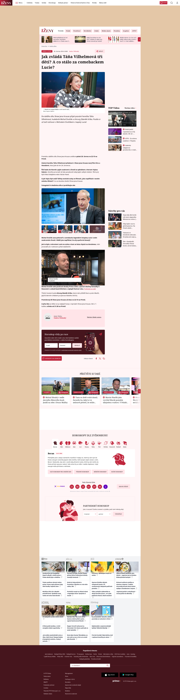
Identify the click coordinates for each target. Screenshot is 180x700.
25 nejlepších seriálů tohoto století (53, 617)
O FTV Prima (47, 673)
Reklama (46, 679)
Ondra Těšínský (74, 51)
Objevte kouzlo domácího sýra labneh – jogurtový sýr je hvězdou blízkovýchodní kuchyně (126, 575)
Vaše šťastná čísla (88, 482)
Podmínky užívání (49, 685)
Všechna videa (129, 108)
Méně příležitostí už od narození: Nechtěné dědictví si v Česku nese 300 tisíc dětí (61, 40)
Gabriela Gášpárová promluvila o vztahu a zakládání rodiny (130, 148)
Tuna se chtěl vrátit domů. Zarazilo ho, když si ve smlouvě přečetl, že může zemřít (85, 401)
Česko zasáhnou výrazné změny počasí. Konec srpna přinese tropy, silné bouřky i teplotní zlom (53, 584)
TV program (80, 654)
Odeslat (77, 345)
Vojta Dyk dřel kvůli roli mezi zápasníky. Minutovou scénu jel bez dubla (130, 217)
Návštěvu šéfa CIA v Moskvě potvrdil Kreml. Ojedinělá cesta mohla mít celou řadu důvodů (52, 593)
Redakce (67, 691)
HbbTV (46, 682)
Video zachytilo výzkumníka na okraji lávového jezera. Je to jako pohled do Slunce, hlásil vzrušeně (102, 593)
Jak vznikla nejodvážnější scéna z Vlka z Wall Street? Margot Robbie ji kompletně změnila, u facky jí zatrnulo (53, 638)
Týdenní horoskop (82, 472)
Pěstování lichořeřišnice (103, 656)
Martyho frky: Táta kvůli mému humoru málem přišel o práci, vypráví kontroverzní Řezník (76, 619)
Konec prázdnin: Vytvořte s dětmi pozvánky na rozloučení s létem (101, 618)
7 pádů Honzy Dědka (50, 656)
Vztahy (37, 3)
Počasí (100, 654)
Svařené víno (68, 656)
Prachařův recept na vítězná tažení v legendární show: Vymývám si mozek (77, 593)
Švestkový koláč (96, 659)
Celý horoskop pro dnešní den (60, 472)
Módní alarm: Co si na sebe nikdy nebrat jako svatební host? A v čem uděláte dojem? (128, 40)
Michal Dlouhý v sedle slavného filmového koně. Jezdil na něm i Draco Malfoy (55, 400)
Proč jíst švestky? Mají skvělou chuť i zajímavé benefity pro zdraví (102, 636)
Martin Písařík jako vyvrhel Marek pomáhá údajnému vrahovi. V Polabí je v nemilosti (115, 401)
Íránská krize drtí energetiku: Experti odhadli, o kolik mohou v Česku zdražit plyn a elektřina (52, 575)
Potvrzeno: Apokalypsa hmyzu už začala (101, 574)
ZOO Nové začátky (120, 654)
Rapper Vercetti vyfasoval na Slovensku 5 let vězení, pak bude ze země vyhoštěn (77, 628)
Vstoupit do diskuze (53, 358)
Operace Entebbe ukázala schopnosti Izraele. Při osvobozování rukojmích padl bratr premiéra (102, 585)
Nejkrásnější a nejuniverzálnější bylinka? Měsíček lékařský (101, 627)
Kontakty (67, 682)
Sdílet (101, 51)
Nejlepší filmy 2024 (59, 654)
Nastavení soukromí (71, 694)
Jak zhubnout (49, 654)
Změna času (88, 654)
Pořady (94, 3)
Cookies (46, 688)
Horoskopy (52, 3)
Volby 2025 (60, 656)
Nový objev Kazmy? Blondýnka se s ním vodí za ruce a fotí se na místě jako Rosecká (77, 637)
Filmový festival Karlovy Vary (80, 3)
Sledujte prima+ (63, 3)
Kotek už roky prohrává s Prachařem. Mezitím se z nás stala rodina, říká (77, 584)
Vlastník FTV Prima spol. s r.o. (52, 691)
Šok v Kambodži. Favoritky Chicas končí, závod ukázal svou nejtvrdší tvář (129, 244)
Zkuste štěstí (123, 486)
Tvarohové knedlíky (130, 656)
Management (69, 673)
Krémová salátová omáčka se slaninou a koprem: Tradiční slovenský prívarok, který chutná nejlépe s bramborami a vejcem (125, 585)
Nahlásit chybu (48, 694)
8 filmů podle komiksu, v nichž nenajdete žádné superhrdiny (51, 627)
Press (66, 676)
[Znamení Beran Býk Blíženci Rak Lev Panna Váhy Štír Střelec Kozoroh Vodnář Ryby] (65, 345)
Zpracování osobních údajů (73, 685)
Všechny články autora (94, 317)
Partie (95, 654)
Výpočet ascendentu (117, 656)
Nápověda (68, 688)
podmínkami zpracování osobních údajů (71, 350)
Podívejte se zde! (90, 289)
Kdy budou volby (108, 654)
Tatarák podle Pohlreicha (81, 656)
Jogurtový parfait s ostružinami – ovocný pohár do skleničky (126, 592)
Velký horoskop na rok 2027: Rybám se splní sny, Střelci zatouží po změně (94, 39)
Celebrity (29, 3)
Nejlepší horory (70, 654)
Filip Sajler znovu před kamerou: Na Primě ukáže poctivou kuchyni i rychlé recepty (129, 226)
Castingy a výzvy (70, 679)
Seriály (44, 3)
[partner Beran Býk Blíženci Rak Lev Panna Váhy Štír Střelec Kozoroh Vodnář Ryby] (104, 514)
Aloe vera (92, 656)
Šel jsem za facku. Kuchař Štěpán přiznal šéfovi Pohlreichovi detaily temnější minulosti (77, 575)
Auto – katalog (131, 654)
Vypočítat (118, 514)
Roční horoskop (117, 472)
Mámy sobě (102, 3)
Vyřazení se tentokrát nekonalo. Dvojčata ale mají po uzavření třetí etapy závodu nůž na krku (130, 235)
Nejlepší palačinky (84, 659)
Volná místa (47, 676)
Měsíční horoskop (100, 472)
